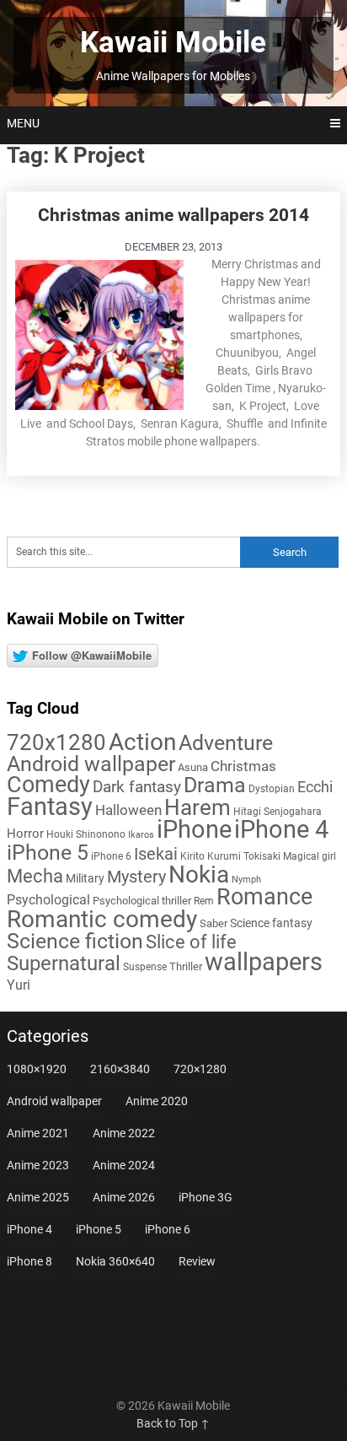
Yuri (18, 985)
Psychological (48, 900)
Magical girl (309, 856)
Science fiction (75, 941)
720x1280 (56, 742)
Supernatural (63, 963)
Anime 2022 (124, 1133)
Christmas (243, 766)
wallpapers (264, 961)
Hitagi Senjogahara (277, 812)
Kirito (192, 856)
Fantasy (50, 806)
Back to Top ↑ (173, 1423)
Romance (264, 896)
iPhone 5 (47, 852)
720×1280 (200, 1069)
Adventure (226, 742)
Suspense (145, 967)
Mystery (136, 877)
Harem (197, 807)
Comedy (48, 784)
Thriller (185, 966)
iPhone (194, 829)
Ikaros (141, 834)
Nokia (198, 874)
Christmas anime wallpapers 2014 (173, 215)
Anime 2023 (38, 1165)
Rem (204, 901)
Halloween (128, 809)
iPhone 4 (281, 829)
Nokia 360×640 (115, 1261)
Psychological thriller (142, 900)
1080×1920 (37, 1069)
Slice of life (191, 942)
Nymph (246, 879)
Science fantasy (271, 923)
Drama (215, 785)
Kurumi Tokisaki (243, 856)
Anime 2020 (156, 1101)
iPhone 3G (205, 1197)
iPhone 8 (29, 1261)
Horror (25, 833)
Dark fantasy (137, 787)
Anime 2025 (38, 1197)
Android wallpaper (91, 764)
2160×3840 (120, 1069)
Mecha (35, 876)
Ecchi (315, 787)
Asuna (193, 767)
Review (197, 1261)
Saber (213, 923)
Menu (23, 123)
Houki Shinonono (85, 834)
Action (142, 742)
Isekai (156, 854)
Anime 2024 (124, 1165)
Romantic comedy (102, 919)
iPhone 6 (111, 856)
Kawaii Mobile (173, 42)
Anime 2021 (38, 1133)
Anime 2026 (124, 1197)
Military (85, 878)
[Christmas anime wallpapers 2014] (99, 333)
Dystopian (271, 789)
